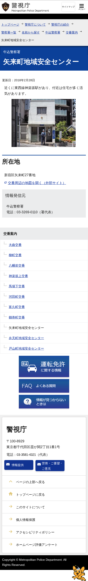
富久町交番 (17, 307)
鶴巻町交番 (17, 317)
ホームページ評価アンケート (37, 544)
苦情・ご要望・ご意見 (52, 466)
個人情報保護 (25, 519)
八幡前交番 (17, 265)
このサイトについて (30, 507)
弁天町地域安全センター (26, 338)
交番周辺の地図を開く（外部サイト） (37, 183)
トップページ (10, 24)
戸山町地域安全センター (26, 348)
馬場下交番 (17, 286)
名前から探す (31, 32)
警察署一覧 (8, 32)
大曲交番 (15, 245)
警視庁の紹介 (60, 24)
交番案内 (72, 32)
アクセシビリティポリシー (35, 532)
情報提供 (18, 465)
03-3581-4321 (26, 454)
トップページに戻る (30, 494)
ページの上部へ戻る (30, 482)
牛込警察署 (52, 32)
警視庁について (35, 24)
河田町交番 (17, 296)
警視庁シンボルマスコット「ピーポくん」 (79, 573)
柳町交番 (15, 255)
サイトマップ (68, 7)
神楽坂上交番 (18, 276)
